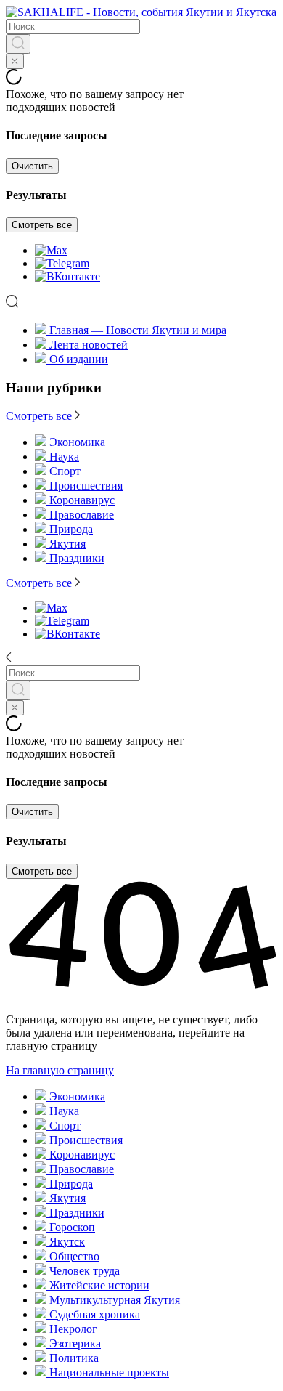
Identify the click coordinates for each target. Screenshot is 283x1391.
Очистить (32, 166)
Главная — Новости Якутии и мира (137, 330)
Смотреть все (42, 224)
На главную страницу (60, 1070)
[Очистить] (15, 61)
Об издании (78, 359)
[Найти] (18, 44)
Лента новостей (88, 344)
